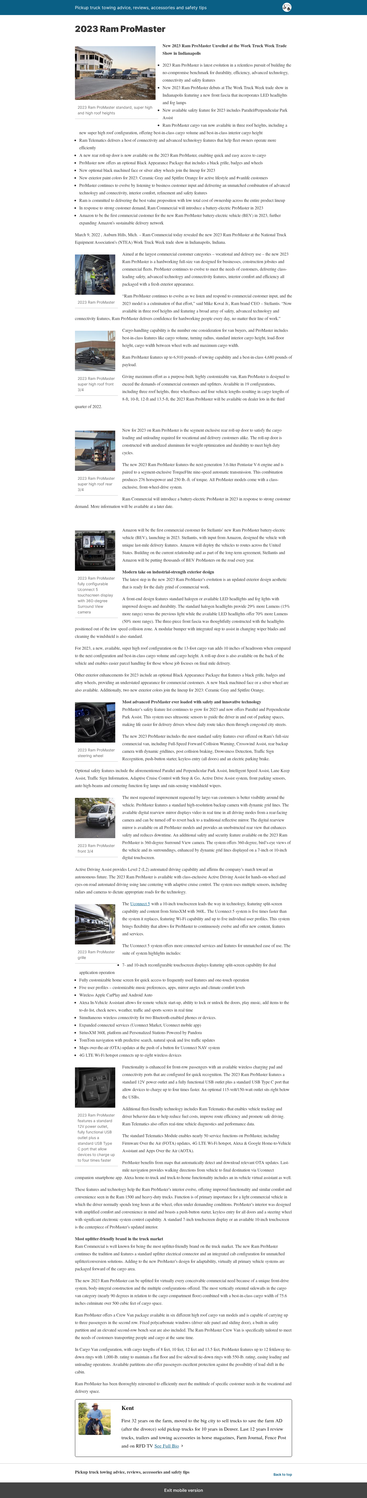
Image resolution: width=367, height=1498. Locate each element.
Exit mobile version (183, 1490)
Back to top (283, 1474)
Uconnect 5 (140, 903)
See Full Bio (166, 1445)
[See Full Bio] (182, 1446)
